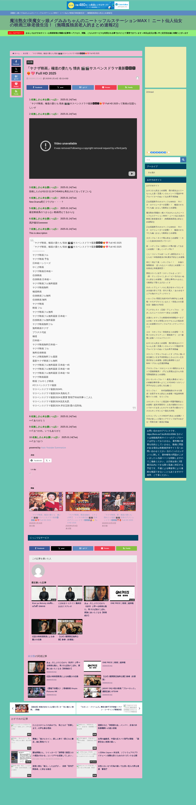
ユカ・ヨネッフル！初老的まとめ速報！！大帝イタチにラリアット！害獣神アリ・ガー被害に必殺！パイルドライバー (165, 335)
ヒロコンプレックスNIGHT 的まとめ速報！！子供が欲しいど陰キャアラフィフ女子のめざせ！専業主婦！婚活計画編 (165, 419)
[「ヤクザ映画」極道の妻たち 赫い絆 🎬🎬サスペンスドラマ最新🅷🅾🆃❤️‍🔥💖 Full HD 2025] (46, 501)
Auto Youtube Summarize (53, 447)
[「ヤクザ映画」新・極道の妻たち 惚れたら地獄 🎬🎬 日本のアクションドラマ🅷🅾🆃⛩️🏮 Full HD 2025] (119, 501)
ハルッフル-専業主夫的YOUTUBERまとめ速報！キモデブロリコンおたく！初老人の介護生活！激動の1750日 (165, 302)
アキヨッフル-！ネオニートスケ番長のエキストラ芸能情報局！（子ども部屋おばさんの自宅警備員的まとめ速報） (165, 371)
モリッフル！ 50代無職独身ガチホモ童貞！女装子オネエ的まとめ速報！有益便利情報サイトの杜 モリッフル (165, 394)
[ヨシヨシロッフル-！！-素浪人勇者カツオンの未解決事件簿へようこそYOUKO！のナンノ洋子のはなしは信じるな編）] (165, 382)
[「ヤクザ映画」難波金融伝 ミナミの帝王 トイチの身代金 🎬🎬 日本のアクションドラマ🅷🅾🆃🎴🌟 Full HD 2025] (82, 501)
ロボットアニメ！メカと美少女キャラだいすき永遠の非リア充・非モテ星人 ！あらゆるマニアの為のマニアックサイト (165, 290)
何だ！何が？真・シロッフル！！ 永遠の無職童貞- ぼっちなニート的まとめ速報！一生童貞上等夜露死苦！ (165, 265)
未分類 (30, 62)
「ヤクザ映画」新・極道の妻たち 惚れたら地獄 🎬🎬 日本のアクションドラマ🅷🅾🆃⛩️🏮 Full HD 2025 (119, 517)
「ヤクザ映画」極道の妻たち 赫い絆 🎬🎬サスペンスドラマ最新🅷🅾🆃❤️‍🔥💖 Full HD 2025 (46, 517)
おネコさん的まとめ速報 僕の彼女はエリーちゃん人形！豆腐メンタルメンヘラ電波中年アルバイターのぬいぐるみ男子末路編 (165, 194)
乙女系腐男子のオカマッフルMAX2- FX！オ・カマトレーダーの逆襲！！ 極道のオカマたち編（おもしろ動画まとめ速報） (165, 205)
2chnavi (150, 92)
